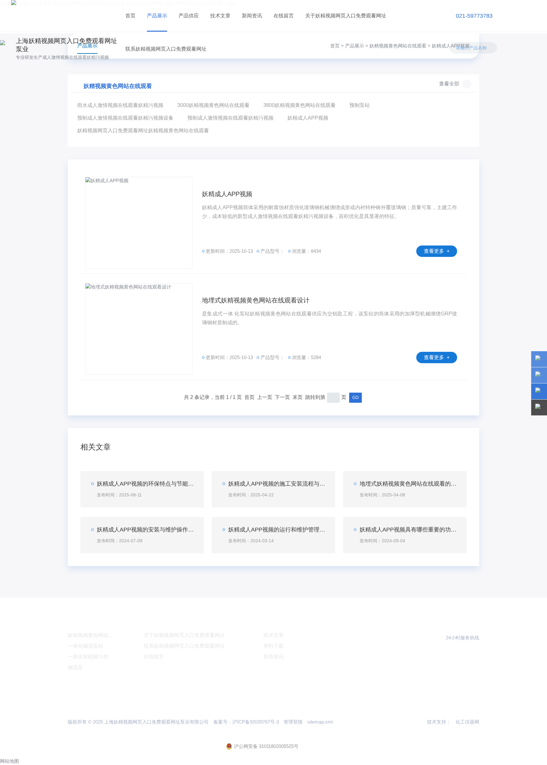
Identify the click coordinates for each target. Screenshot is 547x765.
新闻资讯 (252, 15)
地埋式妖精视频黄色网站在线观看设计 (256, 300)
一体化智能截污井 (88, 656)
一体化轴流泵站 (85, 646)
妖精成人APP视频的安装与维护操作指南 (145, 529)
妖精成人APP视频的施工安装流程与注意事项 (277, 484)
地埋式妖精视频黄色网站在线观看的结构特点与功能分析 (408, 484)
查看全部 (449, 83)
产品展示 (157, 15)
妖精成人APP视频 (227, 193)
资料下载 (273, 646)
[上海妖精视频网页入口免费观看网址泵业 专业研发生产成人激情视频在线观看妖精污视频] (65, 15)
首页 (130, 15)
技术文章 (220, 15)
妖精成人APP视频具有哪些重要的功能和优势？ (408, 529)
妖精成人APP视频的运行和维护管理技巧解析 (277, 529)
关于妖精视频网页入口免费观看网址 (345, 15)
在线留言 (284, 15)
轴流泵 (75, 667)
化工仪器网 (467, 722)
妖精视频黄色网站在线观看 (397, 45)
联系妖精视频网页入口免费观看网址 (165, 49)
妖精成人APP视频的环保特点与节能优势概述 (145, 484)
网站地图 (9, 761)
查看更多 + (437, 251)
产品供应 (189, 15)
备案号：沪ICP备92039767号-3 (246, 722)
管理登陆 (293, 722)
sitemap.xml (320, 722)
